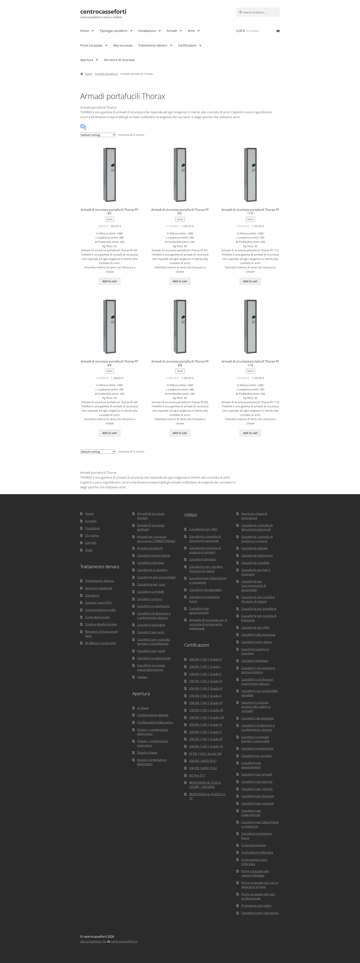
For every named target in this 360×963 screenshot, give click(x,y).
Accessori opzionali (98, 588)
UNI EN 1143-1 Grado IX (205, 725)
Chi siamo (92, 535)
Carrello (90, 543)
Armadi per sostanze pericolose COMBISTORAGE (156, 539)
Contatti (91, 521)
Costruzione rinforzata (257, 852)
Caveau (142, 677)
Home (84, 31)
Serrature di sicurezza (119, 60)
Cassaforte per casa (151, 584)
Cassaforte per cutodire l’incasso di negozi (206, 569)
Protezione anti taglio (256, 906)
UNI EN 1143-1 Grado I (204, 667)
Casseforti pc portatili (256, 756)
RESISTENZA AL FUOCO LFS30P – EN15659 (205, 785)
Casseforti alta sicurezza (258, 635)
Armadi (172, 31)
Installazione (147, 31)
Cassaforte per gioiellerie (259, 609)
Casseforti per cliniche (257, 789)
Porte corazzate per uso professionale (258, 896)
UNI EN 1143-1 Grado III (205, 681)
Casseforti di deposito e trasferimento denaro (153, 615)
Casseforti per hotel (151, 651)
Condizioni (92, 528)
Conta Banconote (97, 617)
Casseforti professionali (153, 658)
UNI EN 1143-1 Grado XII (206, 746)
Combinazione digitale (152, 715)
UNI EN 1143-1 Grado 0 (205, 659)
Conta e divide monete (101, 624)
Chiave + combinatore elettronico (152, 732)
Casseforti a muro (149, 599)
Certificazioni (187, 45)
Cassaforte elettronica (257, 555)
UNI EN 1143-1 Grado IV (205, 688)
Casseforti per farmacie (257, 796)
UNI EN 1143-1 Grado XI (205, 739)
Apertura (86, 60)
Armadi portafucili (106, 74)
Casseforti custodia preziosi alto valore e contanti (256, 706)
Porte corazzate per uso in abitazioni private (259, 885)
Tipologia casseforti (113, 31)
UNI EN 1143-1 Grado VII (206, 710)
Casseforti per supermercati (251, 813)
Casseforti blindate (202, 559)
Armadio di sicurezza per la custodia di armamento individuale (208, 624)
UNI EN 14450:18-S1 (203, 761)
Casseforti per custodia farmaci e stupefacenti (153, 641)
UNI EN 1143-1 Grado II (205, 674)
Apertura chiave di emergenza (254, 516)
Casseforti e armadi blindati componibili (255, 739)
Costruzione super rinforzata (254, 862)
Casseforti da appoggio (205, 590)
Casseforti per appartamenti (199, 610)
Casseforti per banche (256, 782)
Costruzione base (253, 845)
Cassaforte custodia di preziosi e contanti (205, 550)
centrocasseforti (103, 11)
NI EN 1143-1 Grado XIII (205, 754)
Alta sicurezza (122, 45)
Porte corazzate (91, 45)
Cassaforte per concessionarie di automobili (253, 585)
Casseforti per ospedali (257, 803)
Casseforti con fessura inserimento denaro (257, 681)
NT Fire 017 (197, 775)
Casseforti (92, 595)
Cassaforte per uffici (203, 529)
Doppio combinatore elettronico (152, 762)
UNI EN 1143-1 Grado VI (205, 703)
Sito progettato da (93, 941)
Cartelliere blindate (150, 563)
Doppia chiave (147, 753)
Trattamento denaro (152, 45)
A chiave (143, 708)
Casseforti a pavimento (153, 606)
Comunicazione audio (100, 610)
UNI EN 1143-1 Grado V (205, 696)
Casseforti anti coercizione (260, 913)
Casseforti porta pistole (153, 555)
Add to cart (109, 281)
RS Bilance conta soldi (100, 643)
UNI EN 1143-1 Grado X (205, 732)
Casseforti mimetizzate (257, 748)
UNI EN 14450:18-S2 (203, 768)
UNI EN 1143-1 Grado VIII (206, 717)
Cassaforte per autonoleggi (156, 577)
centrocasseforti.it (124, 941)
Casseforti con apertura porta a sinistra (258, 670)
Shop (88, 550)
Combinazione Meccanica (155, 722)
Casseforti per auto (150, 632)
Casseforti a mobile (150, 592)
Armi (191, 31)
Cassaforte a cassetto (152, 570)
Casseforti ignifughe (151, 625)
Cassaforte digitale (254, 548)
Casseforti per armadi (256, 774)
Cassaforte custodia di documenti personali (205, 538)
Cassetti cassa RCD (98, 602)
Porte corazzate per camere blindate (255, 873)
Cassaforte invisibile (255, 563)
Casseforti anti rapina (256, 642)
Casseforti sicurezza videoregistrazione (151, 667)
